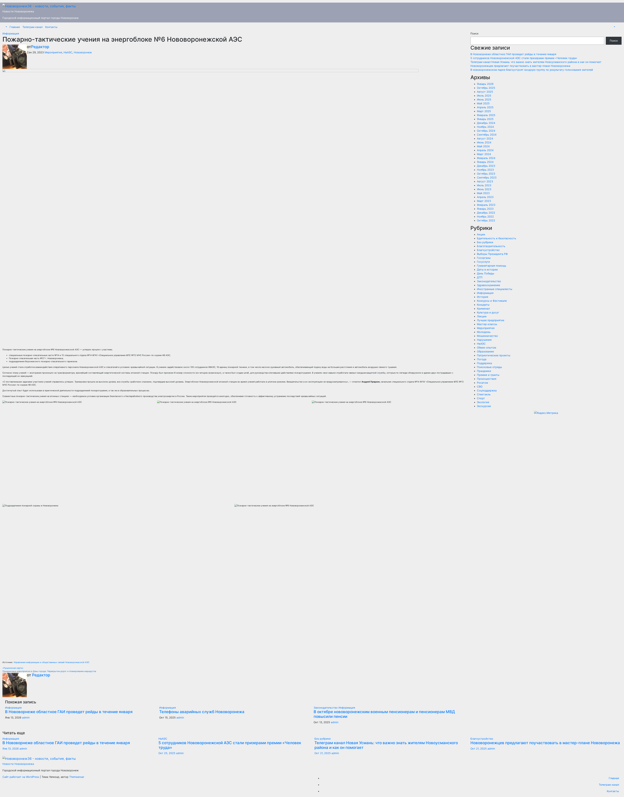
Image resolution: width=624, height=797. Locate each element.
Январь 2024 (485, 162)
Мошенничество (487, 335)
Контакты (51, 27)
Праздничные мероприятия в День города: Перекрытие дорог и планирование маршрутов (49, 671)
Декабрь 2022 (486, 212)
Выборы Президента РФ (492, 254)
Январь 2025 (485, 119)
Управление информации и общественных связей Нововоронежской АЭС (51, 662)
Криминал (483, 308)
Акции (481, 234)
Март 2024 (484, 154)
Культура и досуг (488, 312)
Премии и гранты (488, 374)
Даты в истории (487, 269)
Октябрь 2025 (486, 87)
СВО (479, 386)
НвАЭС (68, 52)
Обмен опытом (486, 347)
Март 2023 (484, 201)
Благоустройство (488, 250)
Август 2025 (485, 91)
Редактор (40, 46)
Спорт (481, 398)
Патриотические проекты (493, 355)
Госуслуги (483, 261)
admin (26, 717)
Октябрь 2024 (486, 130)
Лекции (482, 316)
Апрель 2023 (485, 197)
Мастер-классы (487, 324)
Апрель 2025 (485, 107)
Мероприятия (53, 52)
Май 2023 (483, 193)
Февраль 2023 (486, 204)
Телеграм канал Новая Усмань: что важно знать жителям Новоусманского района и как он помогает (535, 62)
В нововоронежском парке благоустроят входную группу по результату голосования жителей (531, 69)
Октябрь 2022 (486, 220)
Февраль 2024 (486, 158)
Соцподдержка (487, 390)
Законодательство (326, 707)
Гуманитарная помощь (491, 265)
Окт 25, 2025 (166, 753)
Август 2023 (485, 181)
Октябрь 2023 (486, 173)
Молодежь (484, 332)
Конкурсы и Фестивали (492, 300)
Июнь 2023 (484, 189)
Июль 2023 (484, 185)
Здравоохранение (488, 285)
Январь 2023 (485, 208)
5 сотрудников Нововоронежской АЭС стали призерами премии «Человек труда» (524, 58)
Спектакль (484, 394)
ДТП (479, 277)
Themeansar (76, 776)
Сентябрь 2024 (486, 134)
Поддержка (484, 363)
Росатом (482, 382)
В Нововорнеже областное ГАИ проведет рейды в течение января (69, 711)
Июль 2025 (484, 95)
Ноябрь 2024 (485, 126)
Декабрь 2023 (486, 165)
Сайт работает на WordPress (21, 776)
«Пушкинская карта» (12, 668)
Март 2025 (484, 111)
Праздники (484, 371)
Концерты (483, 304)
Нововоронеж (83, 52)
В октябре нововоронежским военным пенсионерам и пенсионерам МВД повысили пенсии (384, 714)
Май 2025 (483, 103)
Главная (15, 27)
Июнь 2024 (484, 142)
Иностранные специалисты (494, 289)
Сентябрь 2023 (486, 177)
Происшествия (486, 378)
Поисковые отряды (489, 367)
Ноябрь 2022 (485, 216)
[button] (6, 27)
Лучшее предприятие (490, 320)
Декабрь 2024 (486, 123)
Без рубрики (485, 242)
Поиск (474, 33)
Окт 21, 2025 (322, 753)
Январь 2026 (485, 84)
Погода (481, 359)
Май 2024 (483, 146)
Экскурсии (484, 406)
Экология (483, 402)
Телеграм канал (32, 27)
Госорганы (484, 257)
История (482, 296)
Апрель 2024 (485, 150)
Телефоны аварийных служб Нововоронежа (201, 711)
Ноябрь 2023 (485, 169)
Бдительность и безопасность (496, 238)
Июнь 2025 (484, 99)
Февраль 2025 (486, 115)
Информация (10, 33)
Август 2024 (485, 138)
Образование (485, 351)
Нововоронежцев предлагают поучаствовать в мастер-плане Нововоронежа (520, 65)
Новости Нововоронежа (18, 11)
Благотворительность (491, 246)
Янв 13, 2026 (10, 748)
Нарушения (484, 339)
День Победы (485, 273)
